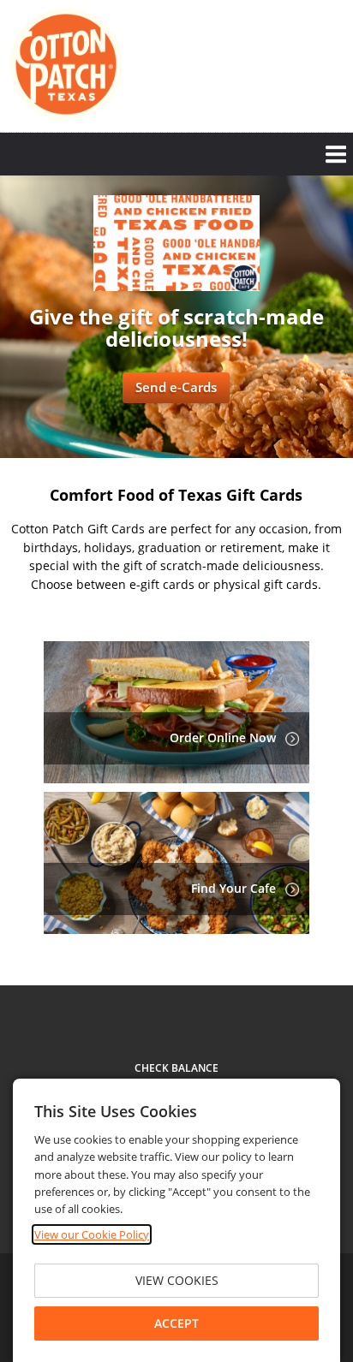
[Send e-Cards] (176, 286)
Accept (176, 1323)
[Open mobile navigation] (176, 154)
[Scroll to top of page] (320, 938)
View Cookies (176, 1280)
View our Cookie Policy (91, 1234)
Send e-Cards (176, 387)
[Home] (66, 64)
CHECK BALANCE (176, 1068)
